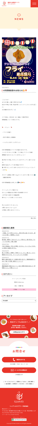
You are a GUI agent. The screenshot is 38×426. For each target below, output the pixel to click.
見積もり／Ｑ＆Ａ (21, 381)
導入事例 (30, 381)
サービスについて (10, 381)
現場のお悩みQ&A (19, 282)
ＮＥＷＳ (21, 383)
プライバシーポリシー (19, 417)
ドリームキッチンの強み (19, 278)
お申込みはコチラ (19, 332)
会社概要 (8, 383)
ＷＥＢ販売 (29, 383)
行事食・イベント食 (19, 289)
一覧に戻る (33, 218)
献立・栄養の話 (19, 286)
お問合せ (14, 383)
